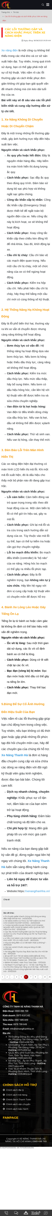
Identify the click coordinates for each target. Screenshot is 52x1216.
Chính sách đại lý (14, 1090)
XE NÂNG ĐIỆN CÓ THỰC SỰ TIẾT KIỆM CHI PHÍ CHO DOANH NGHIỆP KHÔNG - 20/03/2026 (24, 922)
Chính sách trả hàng (16, 1095)
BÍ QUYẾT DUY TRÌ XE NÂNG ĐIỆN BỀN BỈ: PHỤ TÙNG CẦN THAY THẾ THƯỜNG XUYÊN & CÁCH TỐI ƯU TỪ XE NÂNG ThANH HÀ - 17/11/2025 (25, 958)
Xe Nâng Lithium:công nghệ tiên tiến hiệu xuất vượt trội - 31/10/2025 (25, 970)
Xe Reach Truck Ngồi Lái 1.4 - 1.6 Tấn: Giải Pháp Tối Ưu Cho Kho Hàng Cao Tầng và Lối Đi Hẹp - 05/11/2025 (25, 966)
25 (45, 977)
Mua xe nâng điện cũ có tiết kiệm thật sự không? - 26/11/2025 (24, 944)
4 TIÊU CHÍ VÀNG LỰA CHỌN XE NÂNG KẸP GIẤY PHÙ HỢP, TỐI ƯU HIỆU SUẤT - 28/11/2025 (24, 939)
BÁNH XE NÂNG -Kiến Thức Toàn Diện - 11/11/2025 (25, 962)
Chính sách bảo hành (16, 1109)
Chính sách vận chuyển (17, 1104)
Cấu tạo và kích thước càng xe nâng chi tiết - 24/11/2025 (22, 948)
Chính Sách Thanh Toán (18, 1099)
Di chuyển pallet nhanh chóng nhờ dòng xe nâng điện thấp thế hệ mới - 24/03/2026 (24, 917)
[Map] (26, 1213)
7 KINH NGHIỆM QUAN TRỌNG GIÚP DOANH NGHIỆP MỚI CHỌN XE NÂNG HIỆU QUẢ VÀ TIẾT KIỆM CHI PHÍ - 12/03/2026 (24, 927)
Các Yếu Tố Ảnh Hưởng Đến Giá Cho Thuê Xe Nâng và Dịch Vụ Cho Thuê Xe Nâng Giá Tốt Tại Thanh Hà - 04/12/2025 (25, 934)
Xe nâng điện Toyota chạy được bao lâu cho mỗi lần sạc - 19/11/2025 (25, 953)
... (12, 977)
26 (50, 977)
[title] (6, 1213)
